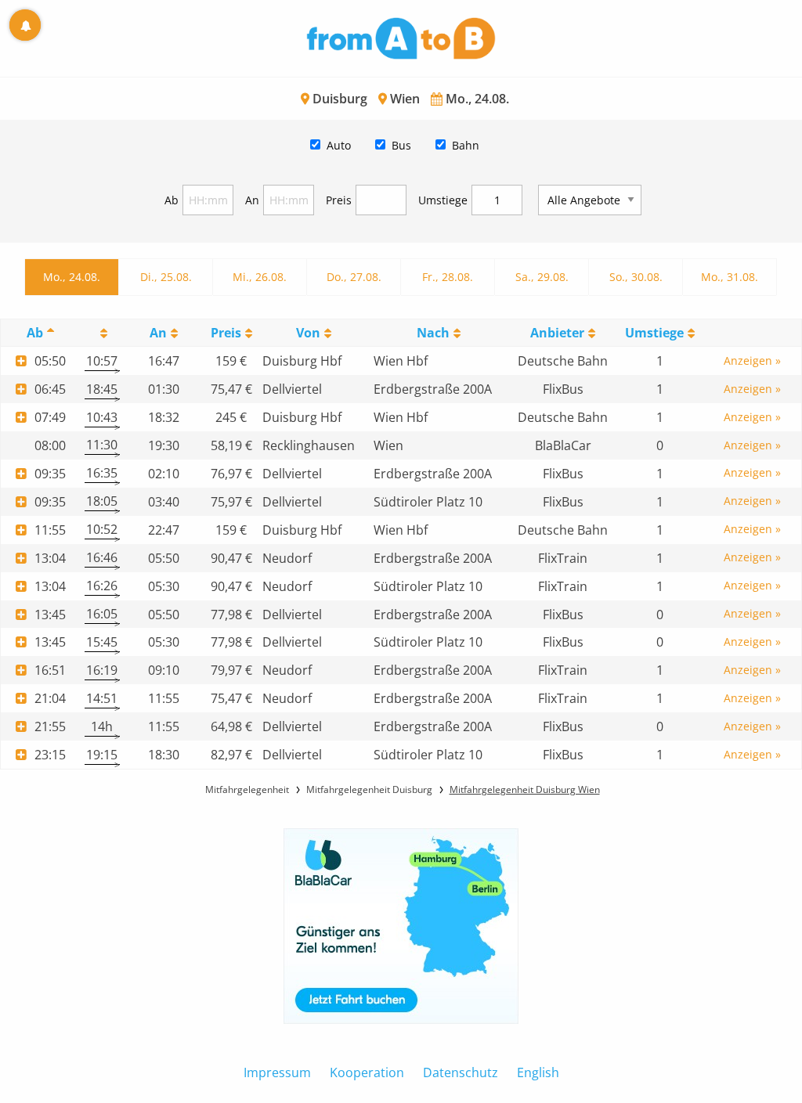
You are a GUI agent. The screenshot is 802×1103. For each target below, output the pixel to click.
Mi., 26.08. (260, 276)
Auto (339, 145)
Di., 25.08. (166, 276)
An (252, 200)
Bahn (465, 145)
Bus (401, 145)
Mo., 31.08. (729, 276)
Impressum (277, 1072)
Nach (433, 332)
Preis (339, 200)
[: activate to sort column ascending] (102, 333)
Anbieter (557, 332)
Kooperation (367, 1072)
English (538, 1072)
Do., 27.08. (354, 276)
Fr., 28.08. (447, 276)
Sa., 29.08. (542, 276)
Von (308, 332)
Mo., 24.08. (71, 276)
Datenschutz (460, 1072)
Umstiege (443, 200)
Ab (171, 200)
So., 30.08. (636, 276)
